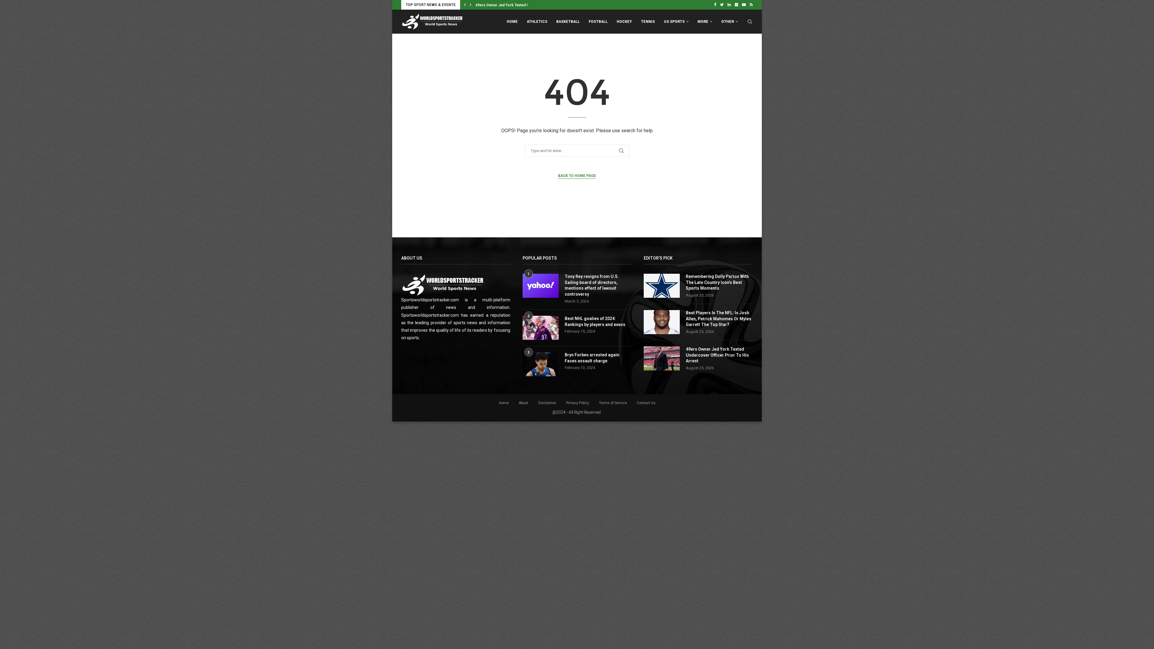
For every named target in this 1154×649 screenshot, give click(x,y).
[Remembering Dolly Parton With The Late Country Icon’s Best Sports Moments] (662, 286)
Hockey (624, 22)
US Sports (674, 22)
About (523, 403)
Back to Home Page (577, 176)
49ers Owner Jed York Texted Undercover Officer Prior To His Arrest (717, 355)
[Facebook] (715, 5)
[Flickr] (736, 5)
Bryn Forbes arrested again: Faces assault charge (592, 357)
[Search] (750, 22)
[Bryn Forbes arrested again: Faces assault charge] (541, 364)
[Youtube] (744, 5)
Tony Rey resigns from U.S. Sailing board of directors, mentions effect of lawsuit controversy (592, 285)
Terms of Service (613, 403)
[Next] (470, 5)
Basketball (568, 22)
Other (727, 22)
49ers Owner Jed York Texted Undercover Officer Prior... (523, 5)
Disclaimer (547, 403)
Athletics (537, 22)
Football (598, 22)
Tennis (648, 22)
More (703, 22)
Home (512, 22)
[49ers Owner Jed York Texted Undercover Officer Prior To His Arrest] (662, 358)
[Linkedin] (729, 5)
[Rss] (751, 5)
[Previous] (465, 5)
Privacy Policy (577, 403)
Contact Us (646, 403)
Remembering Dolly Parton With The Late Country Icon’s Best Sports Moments (717, 282)
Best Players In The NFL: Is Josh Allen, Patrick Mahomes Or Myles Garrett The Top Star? (718, 318)
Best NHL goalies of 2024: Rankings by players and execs (595, 321)
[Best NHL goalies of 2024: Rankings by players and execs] (541, 328)
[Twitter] (722, 5)
